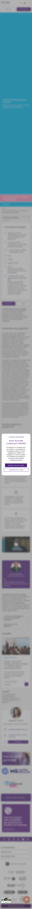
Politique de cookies (16, 460)
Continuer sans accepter (16, 437)
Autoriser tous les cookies (16, 465)
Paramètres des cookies (16, 470)
